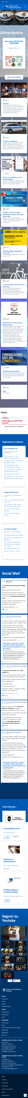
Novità (3, 1092)
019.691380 (10, 1061)
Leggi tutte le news (14, 77)
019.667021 (10, 1044)
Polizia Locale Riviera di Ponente (13, 580)
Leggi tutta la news (14, 48)
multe (7, 836)
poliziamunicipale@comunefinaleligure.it (12, 1065)
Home (3, 1076)
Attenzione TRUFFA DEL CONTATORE (14, 535)
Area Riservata (5, 1095)
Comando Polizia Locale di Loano (12, 1040)
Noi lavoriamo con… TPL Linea (13, 474)
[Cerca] (25, 7)
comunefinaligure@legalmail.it (10, 1068)
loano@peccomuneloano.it (9, 1051)
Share (11, 611)
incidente (7, 899)
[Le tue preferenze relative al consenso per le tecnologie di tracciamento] (25, 1095)
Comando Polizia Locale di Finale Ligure (12, 1056)
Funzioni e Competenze (7, 1089)
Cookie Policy (5, 1086)
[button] (5, 2)
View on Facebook (5, 611)
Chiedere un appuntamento (9, 860)
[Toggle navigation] (3, 7)
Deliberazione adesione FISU (12, 548)
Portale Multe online (12, 828)
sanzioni (16, 836)
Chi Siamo (4, 1080)
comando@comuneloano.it (9, 1048)
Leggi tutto (7, 838)
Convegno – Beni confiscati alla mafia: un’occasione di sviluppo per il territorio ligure (12, 544)
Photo (6, 609)
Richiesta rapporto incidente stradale (11, 890)
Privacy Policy (5, 1083)
